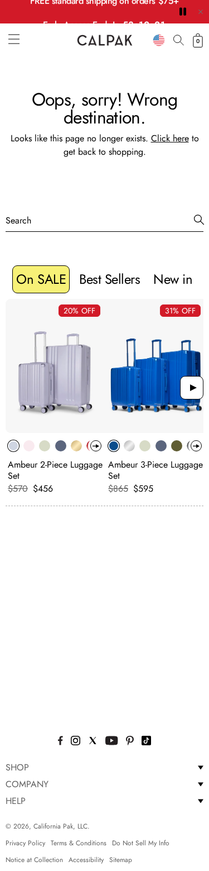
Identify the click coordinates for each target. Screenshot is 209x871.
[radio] (13, 446)
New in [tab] (172, 279)
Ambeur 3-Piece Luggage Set (155, 470)
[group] (56, 396)
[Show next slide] (191, 387)
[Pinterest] (130, 742)
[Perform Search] (199, 220)
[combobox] (159, 40)
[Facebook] (60, 742)
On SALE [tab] (41, 279)
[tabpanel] (104, 399)
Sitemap (120, 860)
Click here (170, 138)
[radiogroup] (53, 446)
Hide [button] (200, 12)
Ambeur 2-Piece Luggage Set (55, 470)
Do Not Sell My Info (140, 843)
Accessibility (86, 860)
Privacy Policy (25, 843)
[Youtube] (111, 742)
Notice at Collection (34, 860)
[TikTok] (146, 742)
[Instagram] (75, 742)
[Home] (105, 40)
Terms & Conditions (78, 843)
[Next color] (96, 446)
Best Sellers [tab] (109, 279)
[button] (14, 39)
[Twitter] (92, 742)
